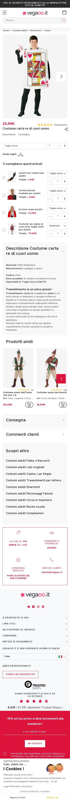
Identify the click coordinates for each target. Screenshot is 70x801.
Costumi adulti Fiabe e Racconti (28, 460)
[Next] (61, 76)
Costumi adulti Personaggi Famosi (29, 493)
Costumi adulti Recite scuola (25, 506)
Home (6, 30)
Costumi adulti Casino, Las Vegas (28, 474)
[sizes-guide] (21, 154)
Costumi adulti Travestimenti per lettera (33, 480)
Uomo (47, 30)
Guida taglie (10, 154)
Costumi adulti (20, 30)
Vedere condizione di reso (41, 279)
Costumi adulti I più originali (25, 467)
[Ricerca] (63, 20)
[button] (35, 656)
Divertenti (36, 30)
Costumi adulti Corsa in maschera (29, 500)
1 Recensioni (60, 125)
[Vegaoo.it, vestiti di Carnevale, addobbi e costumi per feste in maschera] (35, 12)
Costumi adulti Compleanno (25, 513)
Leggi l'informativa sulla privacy (17, 786)
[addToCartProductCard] (29, 404)
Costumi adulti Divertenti (23, 487)
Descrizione (9, 135)
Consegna (24, 135)
